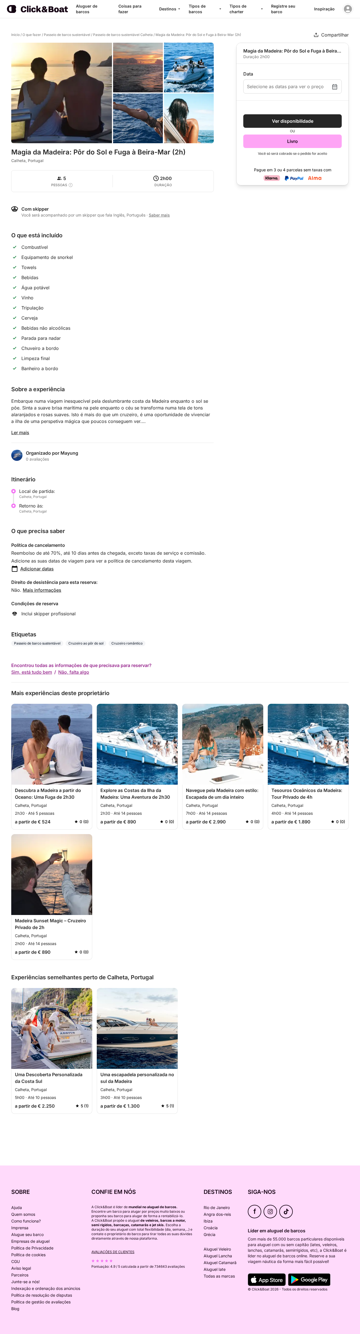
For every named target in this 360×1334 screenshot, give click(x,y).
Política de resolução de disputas (41, 1295)
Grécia (209, 1234)
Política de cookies (28, 1254)
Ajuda (16, 1207)
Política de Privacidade (32, 1248)
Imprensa (19, 1227)
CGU (15, 1261)
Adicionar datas (37, 569)
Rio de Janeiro (217, 1207)
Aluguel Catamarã (220, 1262)
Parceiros (19, 1274)
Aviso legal (21, 1268)
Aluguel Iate (215, 1269)
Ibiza (208, 1221)
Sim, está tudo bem (31, 672)
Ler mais (20, 432)
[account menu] (348, 9)
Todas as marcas (219, 1276)
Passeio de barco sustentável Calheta (123, 35)
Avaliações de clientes (112, 1252)
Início (15, 35)
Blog (15, 1308)
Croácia (211, 1227)
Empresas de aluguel (30, 1241)
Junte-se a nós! (25, 1281)
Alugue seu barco (27, 1234)
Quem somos (23, 1214)
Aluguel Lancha (218, 1255)
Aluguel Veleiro (217, 1249)
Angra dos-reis (217, 1214)
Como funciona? (26, 1221)
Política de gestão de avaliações (41, 1301)
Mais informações (42, 590)
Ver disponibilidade (292, 121)
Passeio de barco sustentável (67, 35)
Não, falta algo (73, 672)
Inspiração (324, 8)
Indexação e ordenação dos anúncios (45, 1288)
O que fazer (31, 35)
